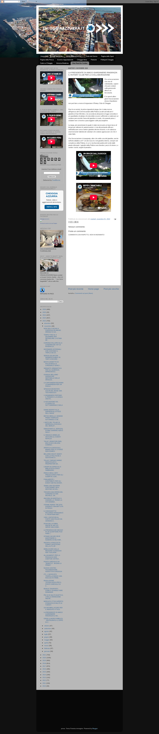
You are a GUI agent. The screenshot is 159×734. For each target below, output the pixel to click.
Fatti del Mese (57, 56)
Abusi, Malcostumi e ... (74, 56)
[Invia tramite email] (69, 222)
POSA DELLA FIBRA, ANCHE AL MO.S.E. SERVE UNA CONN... (52, 525)
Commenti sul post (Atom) (84, 293)
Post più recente (75, 289)
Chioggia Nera (82, 60)
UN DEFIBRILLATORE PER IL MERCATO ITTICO (53, 608)
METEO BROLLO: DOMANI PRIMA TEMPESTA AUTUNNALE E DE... (53, 417)
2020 (44, 657)
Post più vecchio (111, 289)
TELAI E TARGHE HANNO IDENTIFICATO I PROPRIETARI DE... (53, 462)
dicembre (47, 323)
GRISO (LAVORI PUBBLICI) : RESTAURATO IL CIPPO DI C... (53, 620)
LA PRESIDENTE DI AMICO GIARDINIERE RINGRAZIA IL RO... (53, 614)
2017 (44, 666)
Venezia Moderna (62, 63)
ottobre (47, 626)
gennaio (47, 651)
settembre (48, 628)
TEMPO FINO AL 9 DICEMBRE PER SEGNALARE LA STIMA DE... (53, 337)
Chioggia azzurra (44, 219)
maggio (47, 640)
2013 (44, 677)
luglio (46, 634)
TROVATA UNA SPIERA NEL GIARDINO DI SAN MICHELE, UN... (53, 493)
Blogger (95, 728)
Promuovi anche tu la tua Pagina (48, 223)
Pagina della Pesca (47, 60)
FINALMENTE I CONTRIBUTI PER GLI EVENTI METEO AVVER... (53, 481)
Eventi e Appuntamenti (65, 60)
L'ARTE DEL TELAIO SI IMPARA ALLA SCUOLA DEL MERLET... (52, 424)
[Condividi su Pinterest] (77, 222)
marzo (46, 645)
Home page (44, 56)
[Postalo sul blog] (71, 222)
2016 (44, 669)
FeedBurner (56, 180)
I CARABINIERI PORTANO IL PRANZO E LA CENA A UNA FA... (53, 397)
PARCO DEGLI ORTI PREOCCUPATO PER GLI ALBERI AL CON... (53, 474)
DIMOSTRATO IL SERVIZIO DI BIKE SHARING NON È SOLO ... (53, 430)
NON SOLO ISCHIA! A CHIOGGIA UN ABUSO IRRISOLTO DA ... (52, 330)
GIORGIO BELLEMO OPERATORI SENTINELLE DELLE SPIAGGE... (52, 377)
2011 (44, 683)
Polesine (94, 60)
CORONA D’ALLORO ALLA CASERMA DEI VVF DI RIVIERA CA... (53, 344)
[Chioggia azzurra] (41, 221)
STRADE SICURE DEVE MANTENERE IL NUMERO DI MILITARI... (53, 538)
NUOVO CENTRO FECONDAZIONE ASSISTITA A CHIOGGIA (53, 569)
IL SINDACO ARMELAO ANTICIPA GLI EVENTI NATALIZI (52, 436)
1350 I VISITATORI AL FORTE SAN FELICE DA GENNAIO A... (53, 519)
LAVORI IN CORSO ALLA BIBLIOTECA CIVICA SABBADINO (52, 468)
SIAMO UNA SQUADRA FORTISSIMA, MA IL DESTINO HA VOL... (52, 487)
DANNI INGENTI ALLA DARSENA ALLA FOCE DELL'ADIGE (52, 411)
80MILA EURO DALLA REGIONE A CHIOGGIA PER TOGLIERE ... (52, 550)
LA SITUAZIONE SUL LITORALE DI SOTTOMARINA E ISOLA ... (53, 404)
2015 (44, 672)
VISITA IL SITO (52, 207)
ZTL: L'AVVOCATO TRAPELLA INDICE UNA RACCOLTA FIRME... (53, 576)
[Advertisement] (79, 706)
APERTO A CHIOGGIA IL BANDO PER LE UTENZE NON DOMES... (53, 449)
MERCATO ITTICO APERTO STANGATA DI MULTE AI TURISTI (53, 603)
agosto (46, 631)
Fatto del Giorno (91, 56)
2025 (44, 312)
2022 (44, 321)
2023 (44, 318)
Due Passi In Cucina (79, 63)
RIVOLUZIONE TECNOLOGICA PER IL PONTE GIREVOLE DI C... (52, 583)
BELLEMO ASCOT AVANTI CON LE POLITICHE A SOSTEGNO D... (53, 455)
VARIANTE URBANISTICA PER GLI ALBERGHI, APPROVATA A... (52, 370)
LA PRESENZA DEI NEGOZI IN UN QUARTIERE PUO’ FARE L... (53, 531)
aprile (46, 643)
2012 (44, 680)
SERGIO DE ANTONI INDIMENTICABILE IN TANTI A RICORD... (52, 357)
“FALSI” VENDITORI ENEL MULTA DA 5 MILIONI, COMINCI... (53, 443)
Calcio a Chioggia (46, 63)
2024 (44, 315)
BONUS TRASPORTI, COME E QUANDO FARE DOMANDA (53, 590)
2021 (44, 655)
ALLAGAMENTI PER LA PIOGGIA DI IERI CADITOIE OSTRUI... (52, 557)
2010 (44, 686)
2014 (44, 675)
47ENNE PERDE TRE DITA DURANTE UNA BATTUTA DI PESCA (53, 506)
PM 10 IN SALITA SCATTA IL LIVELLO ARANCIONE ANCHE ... (53, 596)
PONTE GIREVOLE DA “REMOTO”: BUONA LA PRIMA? (52, 563)
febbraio (47, 648)
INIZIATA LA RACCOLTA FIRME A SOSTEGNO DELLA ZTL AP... (52, 544)
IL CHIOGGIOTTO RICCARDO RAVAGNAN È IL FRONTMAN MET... (53, 512)
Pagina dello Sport (107, 56)
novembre (48, 326)
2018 (44, 663)
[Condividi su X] (73, 222)
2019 (44, 660)
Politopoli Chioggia (107, 60)
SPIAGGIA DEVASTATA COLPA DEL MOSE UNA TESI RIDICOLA (53, 390)
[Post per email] (114, 219)
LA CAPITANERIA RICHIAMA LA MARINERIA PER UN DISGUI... (53, 384)
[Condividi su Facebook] (75, 222)
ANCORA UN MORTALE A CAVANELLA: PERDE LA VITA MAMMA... (53, 500)
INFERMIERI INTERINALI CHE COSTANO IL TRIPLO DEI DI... (52, 351)
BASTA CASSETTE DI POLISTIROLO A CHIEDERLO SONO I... (52, 363)
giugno (46, 637)
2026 (44, 309)
